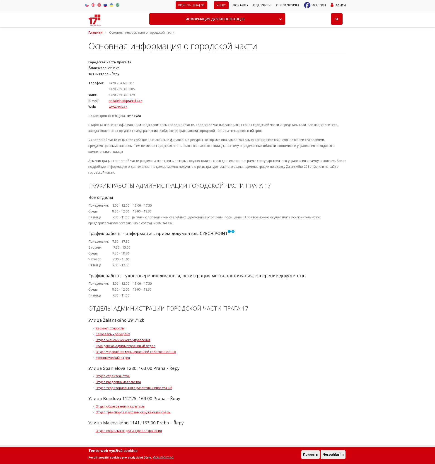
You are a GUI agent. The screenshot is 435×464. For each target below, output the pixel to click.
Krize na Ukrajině (191, 5)
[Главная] (95, 18)
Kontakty (240, 5)
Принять (310, 454)
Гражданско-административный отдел (125, 346)
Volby (221, 5)
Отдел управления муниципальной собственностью (136, 352)
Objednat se (262, 5)
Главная (95, 32)
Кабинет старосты (110, 328)
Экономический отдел (113, 357)
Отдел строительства (113, 376)
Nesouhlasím (333, 454)
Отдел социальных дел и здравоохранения (129, 431)
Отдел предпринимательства (118, 382)
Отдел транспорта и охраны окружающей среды (133, 412)
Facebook (318, 5)
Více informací (163, 457)
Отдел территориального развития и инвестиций (134, 388)
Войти (341, 5)
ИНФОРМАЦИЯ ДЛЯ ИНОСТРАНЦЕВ (215, 19)
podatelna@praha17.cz (125, 101)
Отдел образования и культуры (120, 406)
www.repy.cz (118, 106)
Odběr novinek (287, 5)
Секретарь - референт (113, 334)
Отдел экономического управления (123, 340)
